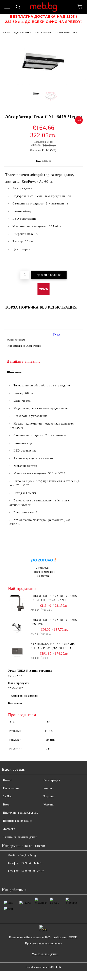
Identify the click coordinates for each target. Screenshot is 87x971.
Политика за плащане (17, 820)
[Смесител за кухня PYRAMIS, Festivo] (17, 627)
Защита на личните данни (20, 837)
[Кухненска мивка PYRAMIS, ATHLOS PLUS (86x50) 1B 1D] (17, 651)
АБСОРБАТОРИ (43, 32)
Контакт (49, 788)
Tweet (56, 334)
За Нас (7, 796)
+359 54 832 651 (31, 863)
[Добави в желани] (80, 264)
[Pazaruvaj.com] (43, 562)
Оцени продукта (16, 339)
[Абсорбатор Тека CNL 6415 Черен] (43, 83)
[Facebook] (7, 879)
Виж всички (15, 703)
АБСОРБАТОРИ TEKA (66, 32)
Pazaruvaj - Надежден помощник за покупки (43, 572)
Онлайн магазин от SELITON (43, 967)
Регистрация (52, 780)
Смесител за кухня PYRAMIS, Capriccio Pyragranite (54, 598)
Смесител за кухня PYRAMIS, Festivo (54, 622)
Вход (6, 804)
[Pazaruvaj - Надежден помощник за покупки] (43, 555)
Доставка (9, 828)
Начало (6, 32)
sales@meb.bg (27, 855)
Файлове (14, 372)
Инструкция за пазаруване (20, 812)
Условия (49, 804)
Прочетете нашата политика (43, 943)
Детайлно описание (23, 361)
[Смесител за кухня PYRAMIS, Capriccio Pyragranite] (17, 603)
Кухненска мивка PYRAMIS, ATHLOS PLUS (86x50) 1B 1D (53, 645)
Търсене (49, 796)
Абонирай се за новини (24, 695)
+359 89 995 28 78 (32, 870)
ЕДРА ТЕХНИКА (22, 32)
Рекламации (11, 788)
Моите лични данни (45, 954)
